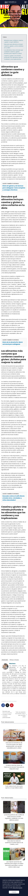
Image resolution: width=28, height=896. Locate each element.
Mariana (12, 664)
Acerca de (5, 660)
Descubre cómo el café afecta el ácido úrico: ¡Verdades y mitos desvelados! (13, 498)
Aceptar (14, 892)
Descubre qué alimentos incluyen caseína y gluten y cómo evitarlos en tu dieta (13, 46)
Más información (17, 888)
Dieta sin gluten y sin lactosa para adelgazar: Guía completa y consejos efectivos (13, 188)
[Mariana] (5, 669)
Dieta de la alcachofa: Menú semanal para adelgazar (12, 343)
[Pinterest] (12, 705)
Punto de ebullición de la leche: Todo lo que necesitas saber (20, 714)
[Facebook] (3, 705)
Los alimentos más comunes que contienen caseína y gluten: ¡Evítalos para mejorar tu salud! (13, 51)
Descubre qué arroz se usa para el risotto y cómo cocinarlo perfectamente (7, 714)
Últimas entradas (14, 660)
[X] (7, 705)
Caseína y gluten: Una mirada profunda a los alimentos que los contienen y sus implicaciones (13, 57)
